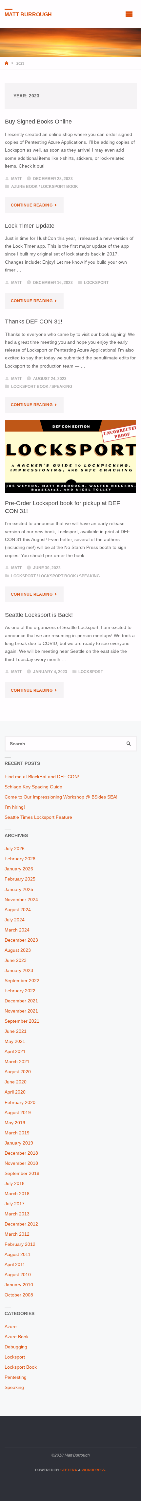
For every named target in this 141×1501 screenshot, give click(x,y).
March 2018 (17, 1193)
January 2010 (19, 1284)
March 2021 (17, 1061)
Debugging (16, 1346)
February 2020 (20, 1102)
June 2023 (16, 960)
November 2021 (21, 1011)
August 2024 (18, 909)
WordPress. (94, 1470)
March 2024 (17, 930)
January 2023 (19, 970)
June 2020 (16, 1082)
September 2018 (22, 1173)
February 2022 (20, 990)
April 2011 (15, 1264)
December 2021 (21, 1000)
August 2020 (18, 1071)
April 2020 (15, 1092)
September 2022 (22, 980)
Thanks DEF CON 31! (33, 321)
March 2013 (17, 1214)
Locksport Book (59, 186)
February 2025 (20, 879)
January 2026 (19, 868)
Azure (11, 1326)
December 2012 (21, 1224)
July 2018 (15, 1183)
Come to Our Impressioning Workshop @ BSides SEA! (61, 797)
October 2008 (19, 1295)
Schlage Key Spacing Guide (33, 786)
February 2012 (20, 1244)
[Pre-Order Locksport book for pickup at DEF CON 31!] (70, 456)
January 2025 (19, 889)
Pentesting (16, 1377)
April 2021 (15, 1051)
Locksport (96, 282)
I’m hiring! (15, 807)
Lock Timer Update (29, 225)
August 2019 (18, 1112)
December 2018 (21, 1153)
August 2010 (18, 1274)
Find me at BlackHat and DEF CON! (42, 776)
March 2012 (17, 1234)
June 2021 (16, 1031)
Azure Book (24, 186)
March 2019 (17, 1132)
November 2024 (21, 899)
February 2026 (20, 858)
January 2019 (19, 1143)
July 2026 (15, 848)
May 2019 (15, 1122)
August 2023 (18, 950)
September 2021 (22, 1021)
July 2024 (15, 919)
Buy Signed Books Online (38, 121)
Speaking (61, 386)
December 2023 (21, 940)
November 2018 (21, 1163)
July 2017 (15, 1203)
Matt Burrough (28, 14)
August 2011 (17, 1254)
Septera (68, 1470)
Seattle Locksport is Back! (39, 614)
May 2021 (15, 1041)
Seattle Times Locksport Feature (38, 817)
